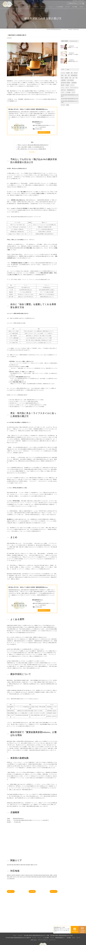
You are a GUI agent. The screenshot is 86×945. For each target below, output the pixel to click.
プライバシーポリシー (74, 87)
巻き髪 (62, 77)
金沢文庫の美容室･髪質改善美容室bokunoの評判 (69, 98)
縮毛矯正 (68, 73)
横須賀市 (28, 865)
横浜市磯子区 (17, 865)
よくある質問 (68, 92)
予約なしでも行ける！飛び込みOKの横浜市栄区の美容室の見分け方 (33, 145)
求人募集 (67, 85)
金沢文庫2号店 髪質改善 (65, 82)
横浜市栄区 (23, 865)
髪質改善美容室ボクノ (71, 90)
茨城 (70, 77)
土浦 (73, 77)
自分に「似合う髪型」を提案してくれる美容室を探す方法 (31, 147)
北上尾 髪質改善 (70, 80)
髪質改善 (66, 77)
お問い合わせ (63, 90)
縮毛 (69, 75)
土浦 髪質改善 (73, 82)
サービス (73, 92)
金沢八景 (75, 73)
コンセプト (63, 105)
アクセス (62, 92)
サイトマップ (52, 940)
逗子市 (35, 865)
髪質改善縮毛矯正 (74, 75)
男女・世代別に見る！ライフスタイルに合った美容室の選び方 (32, 149)
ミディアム (63, 73)
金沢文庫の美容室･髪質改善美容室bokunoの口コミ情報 (69, 102)
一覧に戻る (32, 891)
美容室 (67, 105)
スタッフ (67, 87)
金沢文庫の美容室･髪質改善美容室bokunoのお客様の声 (69, 95)
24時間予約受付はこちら (74, 3)
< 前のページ (11, 891)
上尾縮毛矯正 (63, 80)
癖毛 (65, 75)
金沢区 (62, 75)
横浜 (13, 865)
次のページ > (53, 891)
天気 (76, 77)
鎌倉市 (32, 865)
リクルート (72, 85)
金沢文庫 (9, 865)
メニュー (62, 87)
